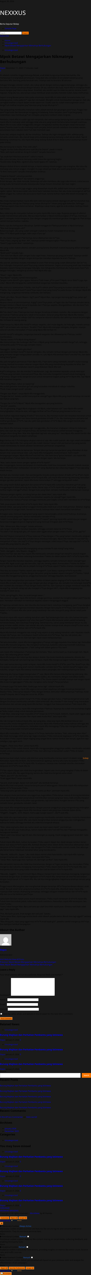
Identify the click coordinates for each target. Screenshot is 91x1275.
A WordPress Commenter (11, 1117)
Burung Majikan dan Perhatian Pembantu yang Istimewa (31, 1034)
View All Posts (18, 959)
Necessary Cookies (10, 1226)
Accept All (22, 1218)
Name (3, 999)
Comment (5, 995)
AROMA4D (4, 1210)
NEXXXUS (13, 13)
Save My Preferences (17, 1268)
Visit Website (6, 959)
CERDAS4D (5, 1208)
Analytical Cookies (10, 1247)
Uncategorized (11, 50)
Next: (26, 964)
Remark (23, 1236)
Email (3, 1004)
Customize (4, 1218)
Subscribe (4, 36)
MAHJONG (14, 1210)
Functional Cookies (10, 1236)
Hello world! (31, 1117)
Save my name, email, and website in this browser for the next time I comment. (38, 1014)
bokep (86, 758)
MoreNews (35, 1213)
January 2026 (10, 1128)
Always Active (25, 1226)
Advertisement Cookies (12, 1257)
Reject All (14, 1218)
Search (3, 1071)
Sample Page (10, 28)
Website (3, 1009)
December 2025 (12, 1131)
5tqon (3, 68)
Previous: (28, 962)
